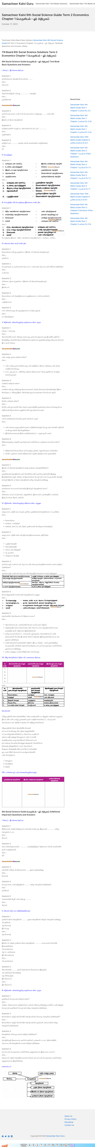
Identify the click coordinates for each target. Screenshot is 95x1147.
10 (53, 1145)
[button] (47, 1145)
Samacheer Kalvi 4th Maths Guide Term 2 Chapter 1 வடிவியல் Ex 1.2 (80, 175)
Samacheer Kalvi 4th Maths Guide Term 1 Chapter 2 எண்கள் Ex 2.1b (80, 221)
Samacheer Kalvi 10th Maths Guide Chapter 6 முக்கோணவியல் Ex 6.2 (80, 140)
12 (61, 1145)
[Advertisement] (81, 66)
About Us (68, 1116)
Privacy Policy (70, 1119)
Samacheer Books (66, 1145)
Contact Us (69, 1125)
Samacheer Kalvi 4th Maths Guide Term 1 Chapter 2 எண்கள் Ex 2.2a (80, 129)
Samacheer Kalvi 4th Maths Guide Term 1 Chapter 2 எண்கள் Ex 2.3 (80, 108)
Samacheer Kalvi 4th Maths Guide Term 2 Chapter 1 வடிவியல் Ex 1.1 (80, 186)
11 (57, 1145)
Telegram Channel (72, 1145)
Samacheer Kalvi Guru (55, 1136)
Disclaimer (69, 1122)
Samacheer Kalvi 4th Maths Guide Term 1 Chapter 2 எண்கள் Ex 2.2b (81, 118)
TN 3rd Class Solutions (24, 1145)
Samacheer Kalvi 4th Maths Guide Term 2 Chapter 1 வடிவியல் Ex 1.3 (80, 164)
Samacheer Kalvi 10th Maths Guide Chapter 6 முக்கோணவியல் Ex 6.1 (80, 197)
